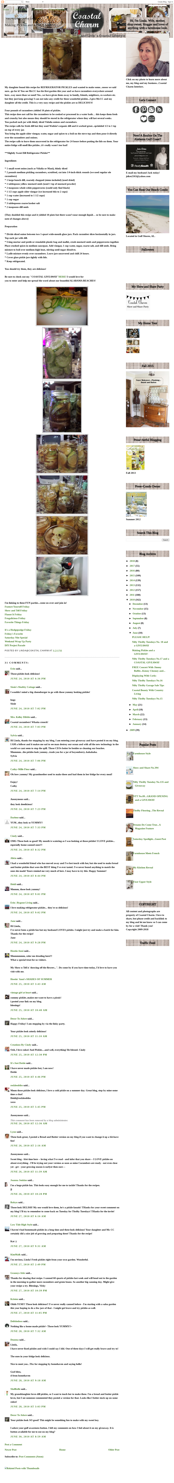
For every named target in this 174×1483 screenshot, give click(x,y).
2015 (132, 575)
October (137, 613)
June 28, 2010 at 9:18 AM (28, 1380)
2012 (132, 590)
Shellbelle (15, 1389)
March (136, 714)
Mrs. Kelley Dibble (20, 717)
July (135, 628)
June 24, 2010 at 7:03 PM (28, 727)
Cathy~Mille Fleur (20, 769)
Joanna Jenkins (18, 1180)
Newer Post (10, 1449)
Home (6, 9)
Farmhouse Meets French (146, 853)
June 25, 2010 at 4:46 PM (28, 1076)
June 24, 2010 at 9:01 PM (28, 894)
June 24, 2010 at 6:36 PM (28, 678)
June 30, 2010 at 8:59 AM (28, 1436)
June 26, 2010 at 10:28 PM (28, 1194)
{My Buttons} (78, 9)
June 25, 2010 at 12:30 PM (28, 1054)
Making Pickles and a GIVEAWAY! (30, 25)
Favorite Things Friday (17, 622)
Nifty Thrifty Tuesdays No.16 (147, 680)
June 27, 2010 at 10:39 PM (28, 1290)
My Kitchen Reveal (143, 867)
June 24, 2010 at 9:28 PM (28, 942)
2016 (132, 570)
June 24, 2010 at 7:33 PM (28, 827)
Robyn (14, 1202)
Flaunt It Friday (13, 614)
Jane (12, 921)
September (138, 618)
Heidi (13, 884)
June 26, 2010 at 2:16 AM (28, 1145)
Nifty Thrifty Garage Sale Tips (148, 685)
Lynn (13, 1131)
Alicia (13, 858)
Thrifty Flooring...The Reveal (148, 810)
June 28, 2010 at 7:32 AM (28, 1331)
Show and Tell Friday (16, 610)
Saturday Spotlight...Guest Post (149, 839)
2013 (132, 585)
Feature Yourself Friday (17, 606)
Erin (12, 668)
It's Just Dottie (17, 1063)
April (136, 709)
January (137, 724)
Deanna (14, 1339)
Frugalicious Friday (15, 618)
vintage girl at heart (20, 992)
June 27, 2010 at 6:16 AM (28, 1216)
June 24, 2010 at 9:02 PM (28, 912)
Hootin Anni (16, 951)
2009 (132, 730)
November (138, 608)
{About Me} (21, 9)
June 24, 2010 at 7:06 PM (28, 760)
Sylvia (13, 735)
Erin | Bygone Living (21, 902)
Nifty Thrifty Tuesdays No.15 (147, 698)
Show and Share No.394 (145, 767)
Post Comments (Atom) (31, 1456)
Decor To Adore (18, 1018)
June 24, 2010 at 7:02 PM (28, 708)
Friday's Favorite (14, 633)
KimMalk (15, 1254)
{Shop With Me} (56, 9)
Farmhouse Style (142, 753)
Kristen (14, 1299)
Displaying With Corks (144, 675)
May (135, 704)
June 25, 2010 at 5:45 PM (28, 1107)
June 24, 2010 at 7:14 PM (28, 790)
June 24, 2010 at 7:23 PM (28, 809)
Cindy (13, 836)
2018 (132, 561)
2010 (132, 599)
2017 (132, 565)
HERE (62, 276)
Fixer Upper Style (142, 881)
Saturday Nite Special (16, 637)
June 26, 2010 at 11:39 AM (28, 1171)
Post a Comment (13, 1444)
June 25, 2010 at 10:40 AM (28, 1010)
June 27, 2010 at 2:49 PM (28, 1264)
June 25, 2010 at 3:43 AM (28, 984)
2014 (132, 580)
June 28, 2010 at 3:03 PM (28, 1406)
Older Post (113, 1449)
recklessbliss (16, 1085)
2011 (132, 595)
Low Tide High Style (21, 1224)
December (138, 604)
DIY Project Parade (15, 645)
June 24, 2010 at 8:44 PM (28, 875)
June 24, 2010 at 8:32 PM (28, 849)
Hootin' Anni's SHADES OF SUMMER (31, 979)
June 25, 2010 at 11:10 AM (28, 1036)
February (138, 719)
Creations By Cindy (20, 1044)
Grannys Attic (17, 1273)
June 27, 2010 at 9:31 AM (28, 1246)
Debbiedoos (16, 1321)
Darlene (14, 817)
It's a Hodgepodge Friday (18, 630)
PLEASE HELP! (141, 637)
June (135, 632)
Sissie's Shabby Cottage (22, 687)
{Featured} (37, 9)
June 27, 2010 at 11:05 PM (28, 1313)
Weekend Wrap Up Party (18, 641)
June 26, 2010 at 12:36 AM (28, 1123)
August (137, 623)
